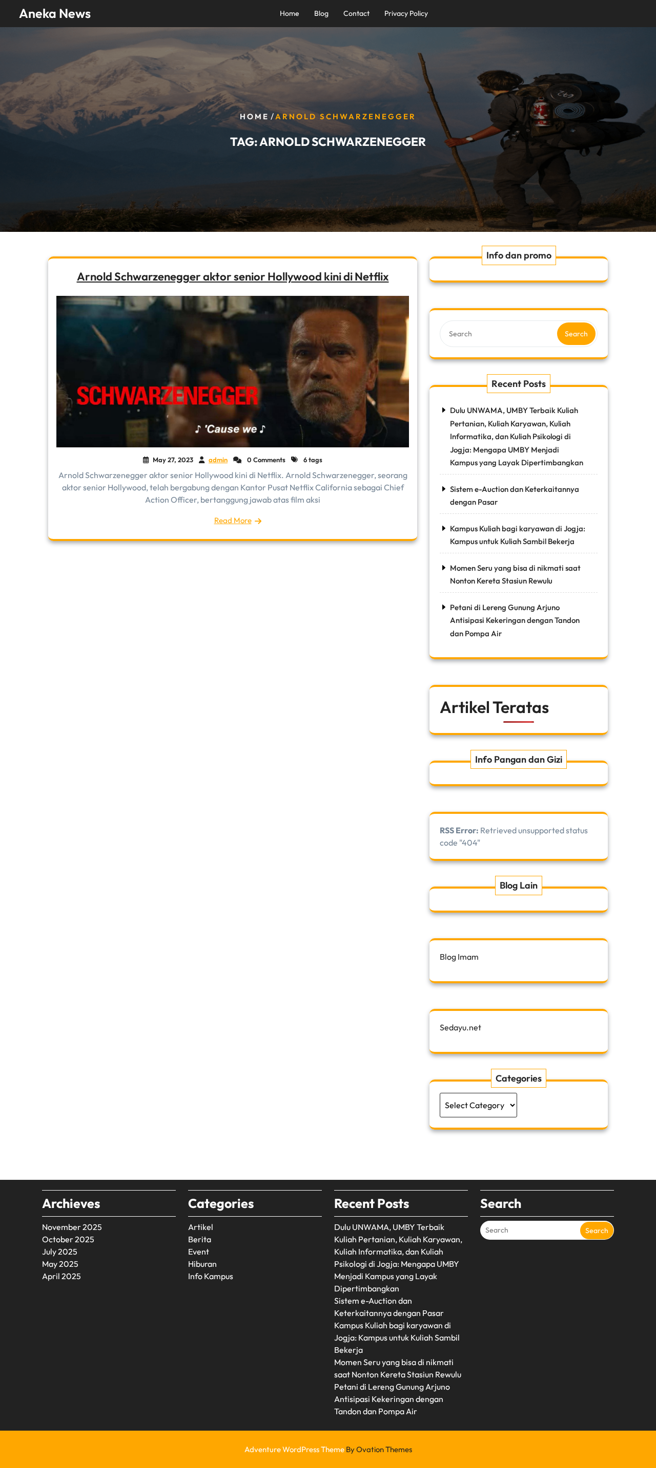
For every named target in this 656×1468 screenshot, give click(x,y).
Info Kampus (210, 1276)
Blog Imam (459, 957)
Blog (321, 13)
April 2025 (61, 1276)
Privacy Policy (406, 13)
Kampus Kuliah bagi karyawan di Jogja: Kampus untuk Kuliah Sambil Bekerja (397, 1337)
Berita (199, 1239)
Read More (233, 520)
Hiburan (202, 1264)
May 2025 (60, 1264)
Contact (356, 13)
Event (198, 1251)
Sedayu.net (460, 1027)
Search (576, 333)
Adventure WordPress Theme (328, 1449)
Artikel (200, 1227)
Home (289, 13)
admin (218, 460)
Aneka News (55, 13)
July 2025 (59, 1251)
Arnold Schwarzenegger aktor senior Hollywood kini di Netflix (233, 276)
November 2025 (72, 1227)
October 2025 (68, 1239)
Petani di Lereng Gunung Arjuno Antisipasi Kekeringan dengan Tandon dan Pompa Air (515, 620)
